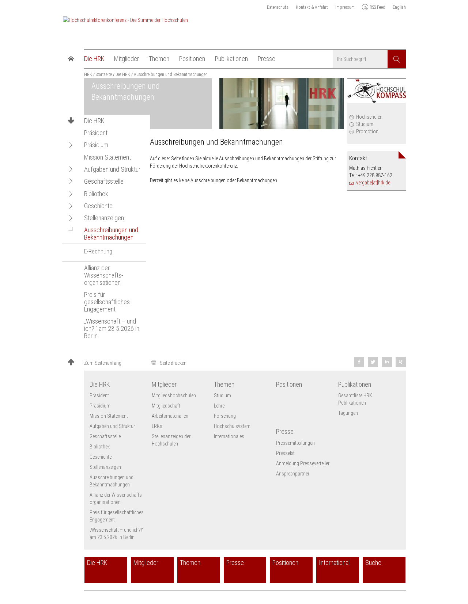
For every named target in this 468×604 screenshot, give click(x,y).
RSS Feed (377, 7)
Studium (364, 124)
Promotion (367, 131)
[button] (71, 145)
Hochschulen (369, 117)
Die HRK (94, 121)
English (399, 7)
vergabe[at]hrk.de (373, 183)
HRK (88, 74)
